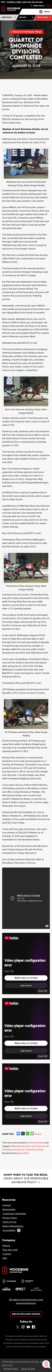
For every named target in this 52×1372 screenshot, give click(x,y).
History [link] (6, 1245)
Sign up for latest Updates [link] (26, 1314)
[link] (10, 9)
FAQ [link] (4, 1258)
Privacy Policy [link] (9, 1218)
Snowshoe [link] (18, 1149)
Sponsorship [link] (8, 1209)
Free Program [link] (39, 6)
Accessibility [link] (8, 1230)
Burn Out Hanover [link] (35, 1146)
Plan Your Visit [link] (10, 1250)
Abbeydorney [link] (18, 1146)
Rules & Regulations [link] (12, 1226)
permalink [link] (23, 1153)
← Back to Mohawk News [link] (26, 31)
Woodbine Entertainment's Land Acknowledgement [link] (26, 1301)
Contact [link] (6, 1254)
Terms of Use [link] (9, 1222)
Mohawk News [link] (36, 1143)
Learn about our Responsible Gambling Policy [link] (26, 1179)
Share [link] (38, 1134)
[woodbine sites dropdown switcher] (49, 6)
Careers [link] (6, 1205)
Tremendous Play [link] (34, 1149)
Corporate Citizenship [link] (14, 1213)
